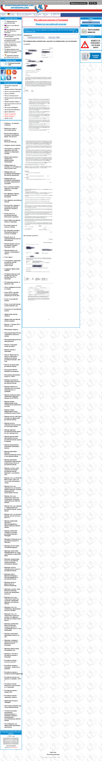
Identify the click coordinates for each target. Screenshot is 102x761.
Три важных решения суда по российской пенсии (12, 706)
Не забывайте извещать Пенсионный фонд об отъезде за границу (12, 232)
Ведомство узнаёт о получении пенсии (10, 129)
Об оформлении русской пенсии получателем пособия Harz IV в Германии (12, 276)
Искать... (91, 20)
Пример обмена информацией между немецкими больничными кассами (12, 404)
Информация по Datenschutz (78, 3)
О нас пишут (8, 257)
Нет (95, 3)
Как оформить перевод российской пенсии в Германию (11, 195)
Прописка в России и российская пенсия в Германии (11, 655)
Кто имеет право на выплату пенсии (10, 226)
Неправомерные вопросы (12, 101)
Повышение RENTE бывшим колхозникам (11, 370)
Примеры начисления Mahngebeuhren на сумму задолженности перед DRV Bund (12, 553)
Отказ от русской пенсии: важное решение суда (12, 304)
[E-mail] (77, 32)
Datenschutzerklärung (53, 754)
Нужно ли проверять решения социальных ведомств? (10, 45)
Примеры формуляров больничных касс (11, 649)
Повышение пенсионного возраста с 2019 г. (12, 375)
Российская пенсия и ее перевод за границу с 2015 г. (12, 678)
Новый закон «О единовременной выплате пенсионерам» (12, 238)
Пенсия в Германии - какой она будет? (11, 345)
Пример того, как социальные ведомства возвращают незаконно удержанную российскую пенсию (12, 499)
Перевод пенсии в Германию (13, 89)
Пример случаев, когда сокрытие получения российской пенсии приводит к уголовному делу (12, 471)
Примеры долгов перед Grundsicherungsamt (11, 546)
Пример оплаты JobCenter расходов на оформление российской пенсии (12, 418)
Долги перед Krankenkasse (12, 109)
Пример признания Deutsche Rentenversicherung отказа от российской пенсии (12, 454)
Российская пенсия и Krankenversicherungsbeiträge (13, 673)
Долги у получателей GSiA (12, 91)
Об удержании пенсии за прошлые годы (12, 283)
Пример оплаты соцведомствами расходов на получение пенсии (12, 424)
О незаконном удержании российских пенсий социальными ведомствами (12, 40)
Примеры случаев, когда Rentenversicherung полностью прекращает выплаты (12, 591)
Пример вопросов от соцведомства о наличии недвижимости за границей (12, 389)
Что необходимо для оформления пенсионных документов (12, 725)
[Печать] (74, 32)
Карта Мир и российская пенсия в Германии (12, 221)
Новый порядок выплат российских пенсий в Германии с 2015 (12, 245)
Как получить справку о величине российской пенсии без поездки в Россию (12, 208)
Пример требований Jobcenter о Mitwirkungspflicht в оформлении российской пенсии (12, 524)
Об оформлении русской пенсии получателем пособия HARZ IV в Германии (12, 51)
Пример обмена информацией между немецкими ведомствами (12, 411)
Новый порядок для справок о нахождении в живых (12, 252)
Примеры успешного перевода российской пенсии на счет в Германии (11, 643)
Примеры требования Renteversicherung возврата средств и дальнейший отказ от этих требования (12, 627)
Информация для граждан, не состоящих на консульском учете (12, 166)
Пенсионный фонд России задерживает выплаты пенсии (12, 334)
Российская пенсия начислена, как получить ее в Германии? (12, 685)
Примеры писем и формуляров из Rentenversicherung (10, 584)
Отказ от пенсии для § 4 (11, 95)
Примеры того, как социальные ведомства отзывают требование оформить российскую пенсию (11, 600)
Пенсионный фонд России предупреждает (12, 340)
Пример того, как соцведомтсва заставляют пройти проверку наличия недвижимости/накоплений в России (12, 489)
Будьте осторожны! (10, 114)
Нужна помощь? (9, 116)
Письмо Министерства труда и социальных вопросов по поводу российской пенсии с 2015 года (12, 358)
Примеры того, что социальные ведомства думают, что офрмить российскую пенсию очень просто (12, 617)
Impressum (53, 752)
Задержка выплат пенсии (12, 145)
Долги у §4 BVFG (10, 93)
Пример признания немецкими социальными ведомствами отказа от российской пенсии (12, 462)
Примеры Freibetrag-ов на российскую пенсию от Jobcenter (12, 540)
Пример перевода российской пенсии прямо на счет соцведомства (12, 431)
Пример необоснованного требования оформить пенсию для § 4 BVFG (12, 396)
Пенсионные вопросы (11, 329)
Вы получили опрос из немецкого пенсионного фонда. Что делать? (11, 135)
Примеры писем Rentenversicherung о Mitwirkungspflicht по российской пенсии (11, 576)
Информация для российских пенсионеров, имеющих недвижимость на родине (12, 181)
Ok (91, 3)
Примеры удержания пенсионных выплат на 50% (11, 635)
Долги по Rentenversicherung (10, 141)
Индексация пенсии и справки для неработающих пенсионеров (11, 159)
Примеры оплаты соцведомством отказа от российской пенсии (12, 569)
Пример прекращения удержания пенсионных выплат (11, 446)
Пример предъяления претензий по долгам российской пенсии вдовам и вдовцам (12, 439)
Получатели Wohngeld (11, 107)
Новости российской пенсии (51, 24)
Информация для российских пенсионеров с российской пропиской (12, 173)
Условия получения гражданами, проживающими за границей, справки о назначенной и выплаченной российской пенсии (12, 715)
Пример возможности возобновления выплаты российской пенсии (12, 381)
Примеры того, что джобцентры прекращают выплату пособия (12, 608)
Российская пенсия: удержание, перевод (10, 696)
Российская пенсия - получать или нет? (10, 661)
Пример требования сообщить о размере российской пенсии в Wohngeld (11, 533)
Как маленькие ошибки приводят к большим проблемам (11, 188)
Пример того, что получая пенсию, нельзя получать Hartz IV (12, 516)
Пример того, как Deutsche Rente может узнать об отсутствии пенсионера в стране (12, 480)
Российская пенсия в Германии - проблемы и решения (12, 667)
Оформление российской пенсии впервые (12, 320)
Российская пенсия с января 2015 (10, 691)
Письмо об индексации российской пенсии (11, 365)
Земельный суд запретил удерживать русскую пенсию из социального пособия (12, 151)
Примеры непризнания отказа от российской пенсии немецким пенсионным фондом (11, 561)
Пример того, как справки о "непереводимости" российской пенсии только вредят (12, 508)
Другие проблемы (10, 111)
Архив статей (8, 118)
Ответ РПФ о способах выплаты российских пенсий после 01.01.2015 (11, 294)
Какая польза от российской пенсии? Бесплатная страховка (11, 215)
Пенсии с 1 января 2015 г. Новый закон (12, 325)
